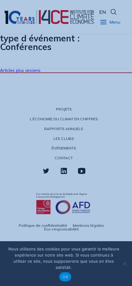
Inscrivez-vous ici (38, 183)
